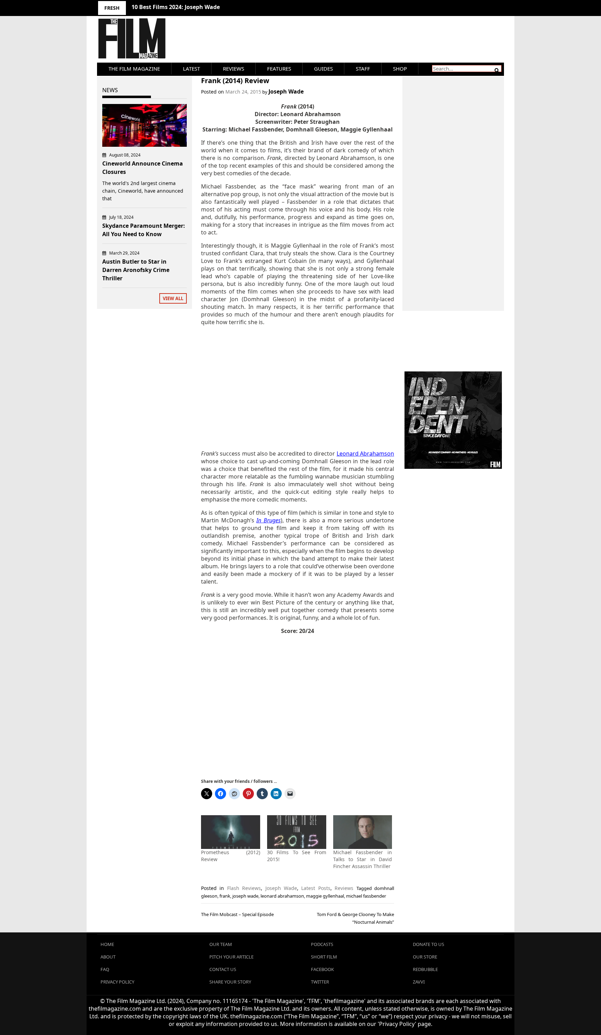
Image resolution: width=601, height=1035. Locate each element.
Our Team (220, 944)
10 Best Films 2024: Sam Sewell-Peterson (186, 7)
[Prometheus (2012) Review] (230, 832)
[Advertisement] (297, 387)
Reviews (233, 68)
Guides (323, 68)
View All (173, 298)
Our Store (425, 957)
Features (279, 68)
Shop (400, 68)
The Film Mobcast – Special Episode (237, 914)
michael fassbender (366, 896)
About (108, 957)
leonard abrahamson (282, 896)
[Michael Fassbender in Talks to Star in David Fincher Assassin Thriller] (362, 832)
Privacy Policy (117, 982)
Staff (363, 68)
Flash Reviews (244, 888)
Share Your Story (230, 982)
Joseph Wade (286, 91)
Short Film (324, 957)
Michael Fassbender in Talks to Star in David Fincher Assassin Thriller (362, 859)
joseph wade (245, 896)
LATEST (191, 68)
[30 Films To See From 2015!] (296, 832)
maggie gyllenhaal (325, 896)
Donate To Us (428, 944)
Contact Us (222, 969)
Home (107, 944)
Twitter (320, 982)
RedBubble (425, 969)
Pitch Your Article (231, 957)
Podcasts (322, 944)
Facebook (322, 969)
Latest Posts (315, 888)
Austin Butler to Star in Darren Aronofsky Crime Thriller (135, 270)
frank (224, 896)
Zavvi (419, 982)
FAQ (105, 969)
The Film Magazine (134, 68)
